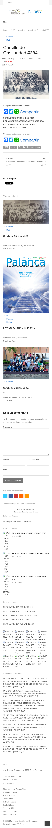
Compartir (29, 112)
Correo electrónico (34, 459)
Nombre (6, 459)
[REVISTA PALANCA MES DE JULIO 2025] (31, 660)
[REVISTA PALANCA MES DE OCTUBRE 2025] (43, 647)
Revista (9, 322)
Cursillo (22, 147)
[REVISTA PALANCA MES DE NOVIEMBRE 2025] (31, 647)
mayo (37, 147)
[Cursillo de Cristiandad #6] (26, 212)
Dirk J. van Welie (8, 65)
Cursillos (9, 37)
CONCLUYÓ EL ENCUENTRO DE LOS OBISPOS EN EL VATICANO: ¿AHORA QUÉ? (24, 739)
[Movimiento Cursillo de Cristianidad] (26, 12)
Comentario (7, 427)
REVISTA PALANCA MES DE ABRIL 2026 (30, 553)
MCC (8, 40)
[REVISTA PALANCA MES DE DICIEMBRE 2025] (20, 647)
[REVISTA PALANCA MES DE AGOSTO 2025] (20, 661)
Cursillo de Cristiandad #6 (15, 236)
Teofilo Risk (7, 401)
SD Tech (20, 824)
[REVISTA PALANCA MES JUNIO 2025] (43, 660)
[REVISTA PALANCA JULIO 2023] (26, 284)
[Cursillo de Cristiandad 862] (26, 363)
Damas (30, 147)
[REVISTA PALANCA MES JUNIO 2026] (6, 541)
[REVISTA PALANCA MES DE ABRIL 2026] (6, 562)
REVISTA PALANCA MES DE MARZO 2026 (20, 616)
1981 (6, 147)
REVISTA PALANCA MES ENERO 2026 (18, 624)
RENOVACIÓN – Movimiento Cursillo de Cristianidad (23, 725)
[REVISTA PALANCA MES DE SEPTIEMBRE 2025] (8, 661)
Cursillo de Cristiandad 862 (16, 388)
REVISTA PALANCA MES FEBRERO (17, 620)
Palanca (9, 319)
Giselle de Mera (9, 341)
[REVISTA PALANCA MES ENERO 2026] (8, 646)
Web (5, 469)
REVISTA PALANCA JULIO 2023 (19, 328)
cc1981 (13, 147)
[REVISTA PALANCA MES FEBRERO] (43, 635)
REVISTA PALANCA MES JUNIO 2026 (29, 533)
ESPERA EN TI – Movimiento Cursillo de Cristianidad (24, 746)
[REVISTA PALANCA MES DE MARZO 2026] (6, 585)
